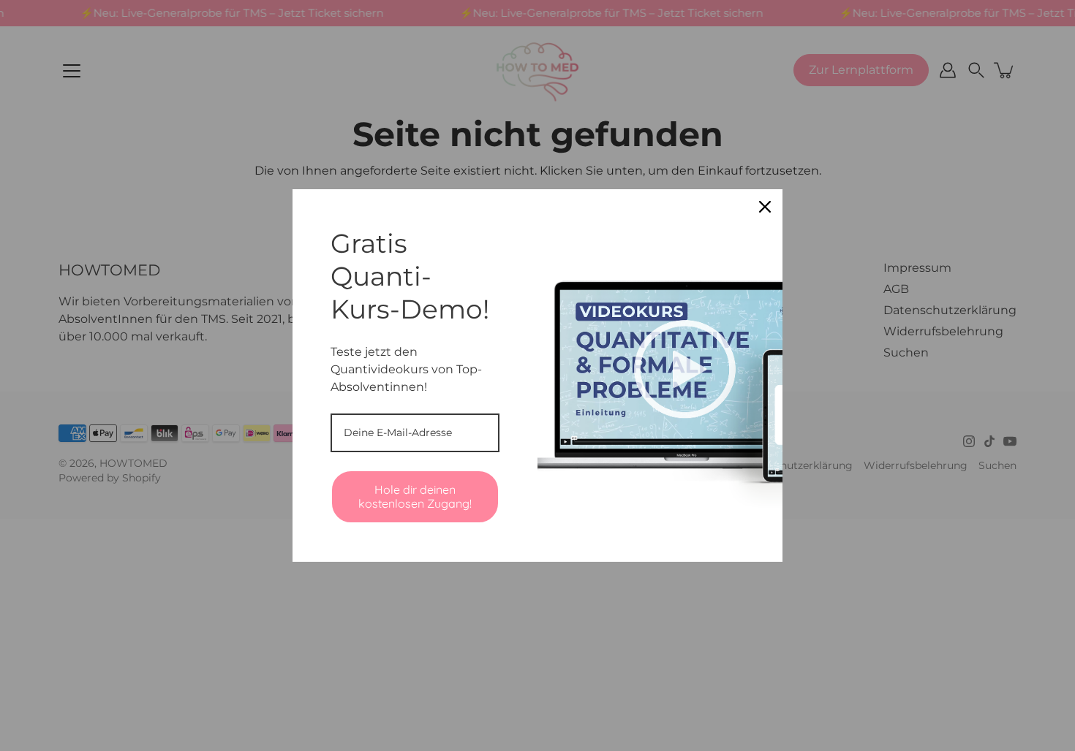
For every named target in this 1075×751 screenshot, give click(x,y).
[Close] (764, 206)
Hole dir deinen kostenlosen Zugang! (415, 496)
